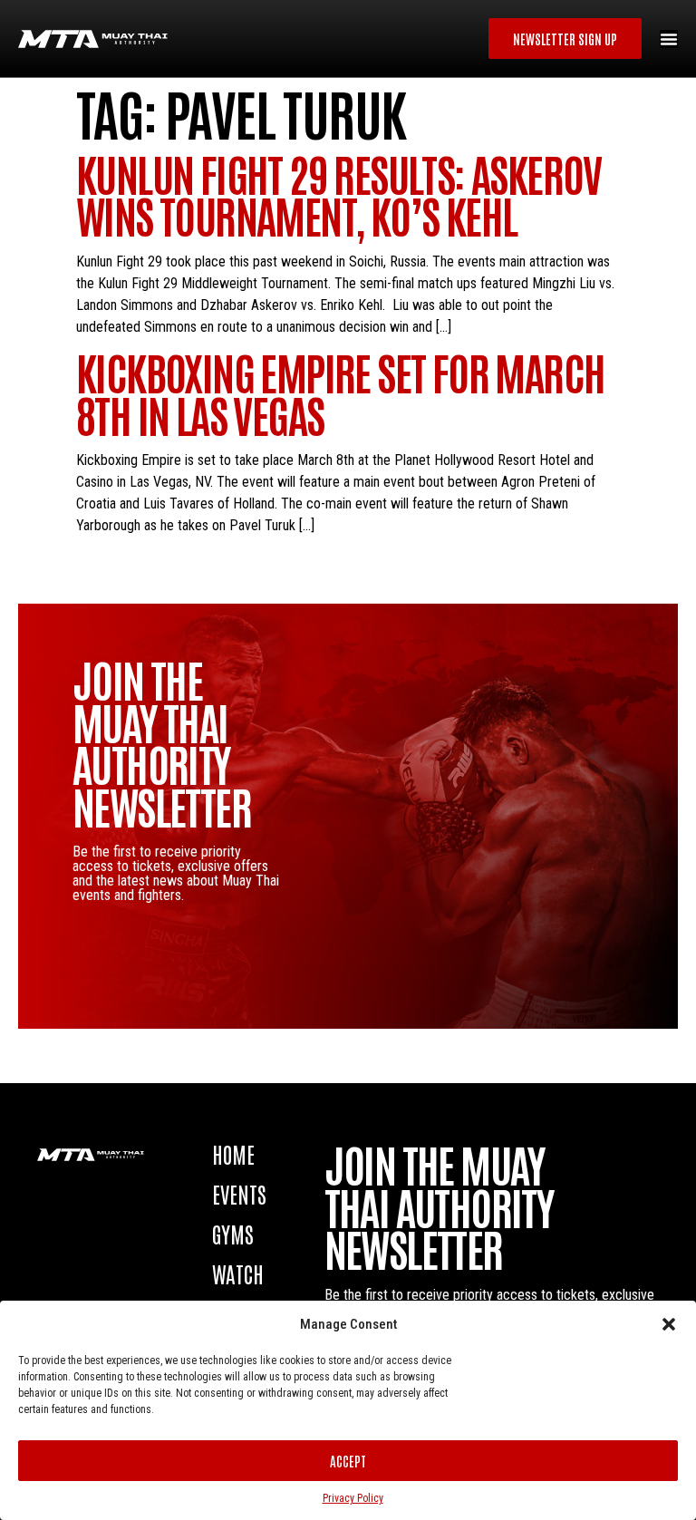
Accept (348, 1460)
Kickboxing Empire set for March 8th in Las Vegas (340, 392)
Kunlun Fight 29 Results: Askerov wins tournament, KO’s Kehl (339, 193)
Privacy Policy (353, 1498)
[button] (669, 1324)
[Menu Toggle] (669, 39)
